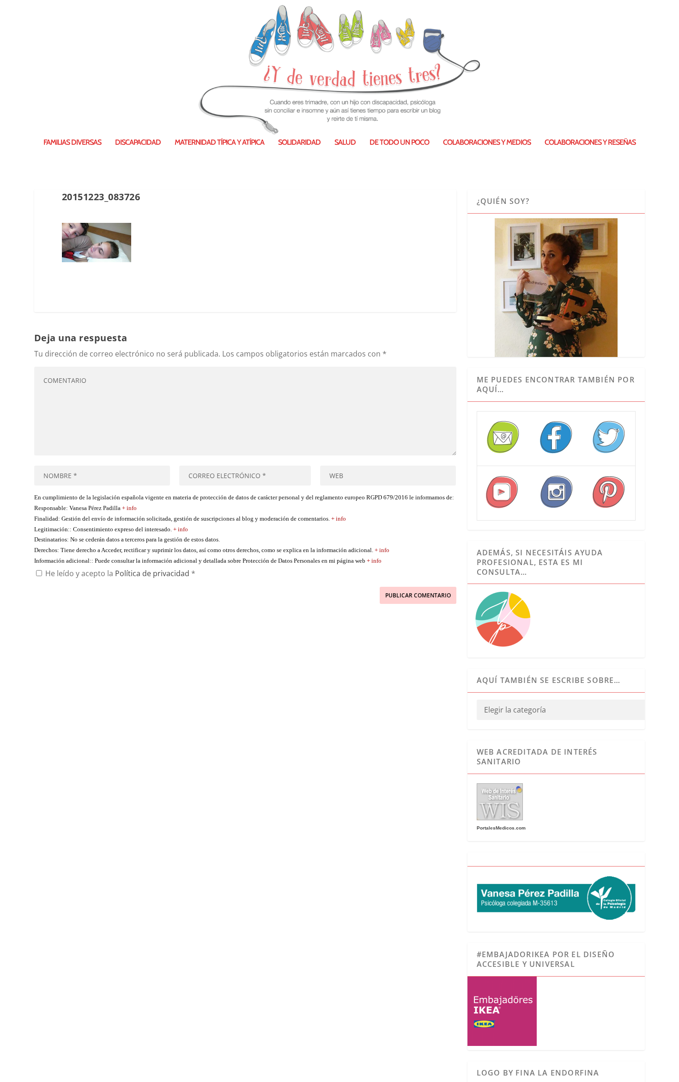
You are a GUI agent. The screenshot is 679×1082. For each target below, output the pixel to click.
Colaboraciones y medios (487, 143)
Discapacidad (138, 143)
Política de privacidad (153, 573)
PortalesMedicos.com (501, 827)
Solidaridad (299, 143)
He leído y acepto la (120, 573)
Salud (345, 143)
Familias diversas (72, 143)
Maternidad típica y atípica (219, 143)
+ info (129, 508)
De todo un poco (399, 143)
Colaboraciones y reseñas (590, 143)
